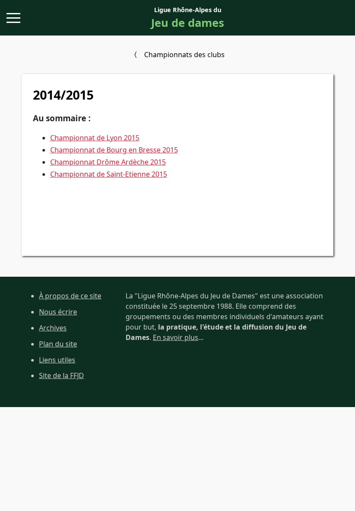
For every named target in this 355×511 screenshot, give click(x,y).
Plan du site (58, 344)
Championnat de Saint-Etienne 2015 (108, 174)
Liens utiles (57, 360)
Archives (53, 328)
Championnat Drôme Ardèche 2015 (108, 162)
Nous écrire (58, 312)
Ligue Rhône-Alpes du (187, 18)
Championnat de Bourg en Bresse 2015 (114, 150)
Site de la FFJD (61, 375)
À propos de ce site (70, 296)
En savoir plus (175, 337)
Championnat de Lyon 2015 (94, 137)
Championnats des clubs (184, 54)
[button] (13, 18)
